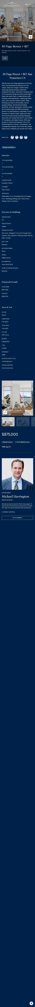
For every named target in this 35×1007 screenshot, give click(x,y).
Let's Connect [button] (17, 517)
